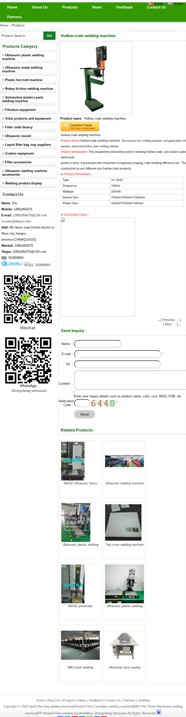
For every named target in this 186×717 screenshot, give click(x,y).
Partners (14, 17)
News (97, 7)
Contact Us (156, 7)
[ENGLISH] (176, 3)
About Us (40, 7)
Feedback (124, 7)
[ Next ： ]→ (172, 324)
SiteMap (144, 700)
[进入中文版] (155, 3)
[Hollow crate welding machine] (96, 78)
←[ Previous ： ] (169, 320)
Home (12, 7)
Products (70, 7)
